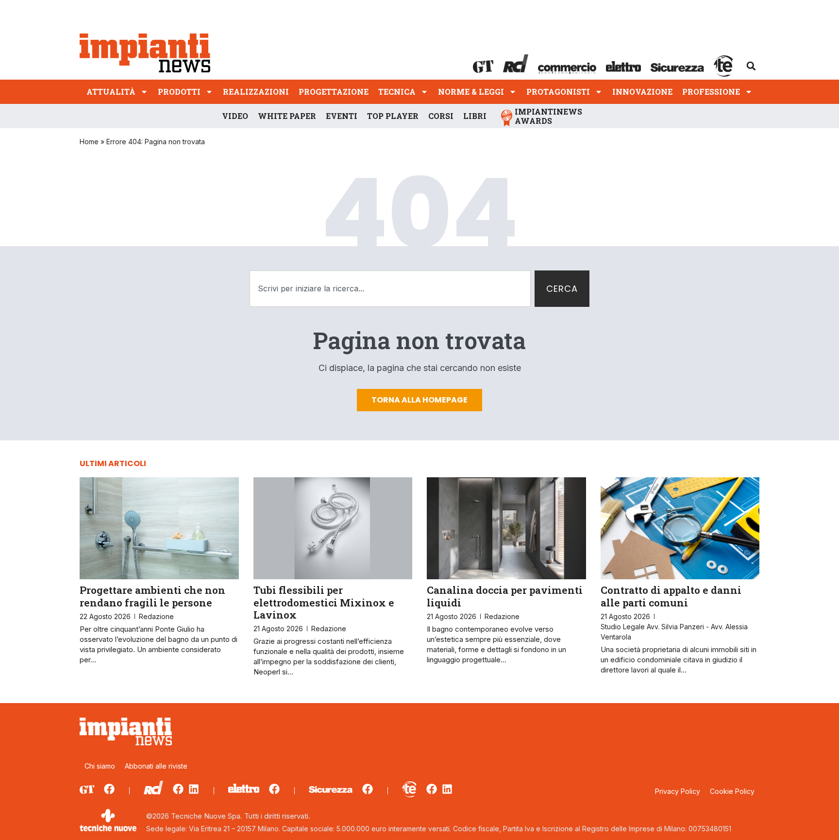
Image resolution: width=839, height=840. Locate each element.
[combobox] (390, 288)
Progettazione (334, 91)
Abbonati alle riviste (156, 766)
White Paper (287, 116)
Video (235, 116)
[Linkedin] (193, 789)
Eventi (341, 116)
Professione (711, 91)
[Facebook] (109, 789)
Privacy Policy (677, 791)
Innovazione (642, 91)
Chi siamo (99, 766)
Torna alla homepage (419, 399)
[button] (751, 66)
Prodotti (179, 91)
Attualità (110, 91)
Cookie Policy (732, 791)
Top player (393, 116)
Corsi (440, 116)
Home (89, 141)
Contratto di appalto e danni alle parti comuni (671, 596)
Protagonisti (558, 91)
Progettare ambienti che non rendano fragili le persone (152, 596)
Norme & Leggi (471, 91)
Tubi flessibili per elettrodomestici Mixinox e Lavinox (323, 602)
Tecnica (397, 91)
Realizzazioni (256, 91)
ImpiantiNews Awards (548, 116)
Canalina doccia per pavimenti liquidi (505, 596)
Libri (475, 116)
